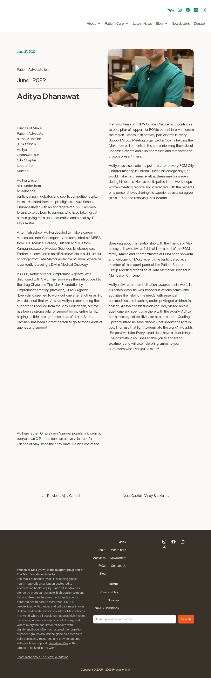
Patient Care (114, 23)
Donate (199, 23)
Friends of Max (58, 643)
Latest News (142, 23)
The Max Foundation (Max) (34, 579)
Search (98, 612)
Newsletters (181, 23)
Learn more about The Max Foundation (42, 657)
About (91, 23)
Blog (159, 23)
